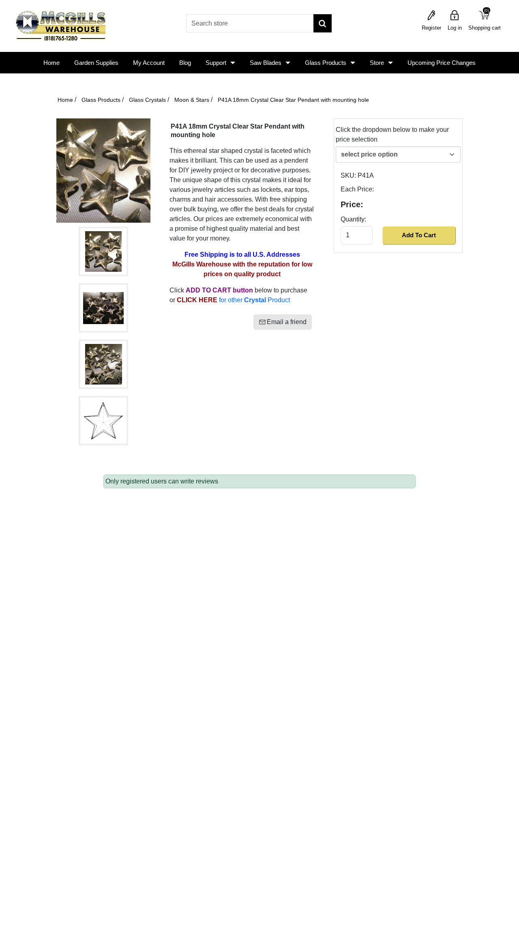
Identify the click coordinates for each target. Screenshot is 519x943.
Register (431, 28)
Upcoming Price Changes (441, 62)
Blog (185, 62)
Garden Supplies (96, 62)
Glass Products (325, 62)
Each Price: (357, 189)
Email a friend (287, 321)
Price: (352, 204)
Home (51, 62)
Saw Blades (265, 62)
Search (322, 23)
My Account (149, 62)
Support (216, 62)
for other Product (233, 299)
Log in (455, 28)
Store (377, 62)
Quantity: (353, 219)
